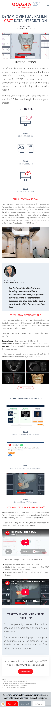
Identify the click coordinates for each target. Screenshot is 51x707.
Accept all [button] (12, 704)
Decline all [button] (25, 704)
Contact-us (27, 388)
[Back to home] (25, 4)
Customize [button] (39, 704)
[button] (48, 4)
